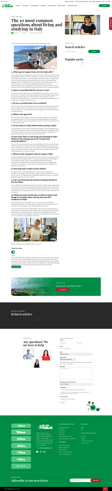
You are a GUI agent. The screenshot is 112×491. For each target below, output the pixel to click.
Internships (43, 5)
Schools (18, 5)
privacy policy (71, 399)
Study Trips (25, 5)
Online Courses (52, 5)
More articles (16, 266)
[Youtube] (37, 452)
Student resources (72, 5)
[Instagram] (41, 452)
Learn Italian (18, 16)
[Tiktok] (44, 452)
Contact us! (38, 244)
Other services (61, 5)
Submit (62, 402)
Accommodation (34, 5)
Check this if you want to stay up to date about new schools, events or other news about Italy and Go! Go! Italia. (74, 393)
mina (17, 33)
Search (94, 51)
